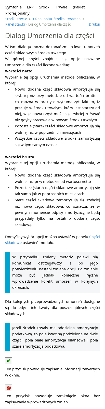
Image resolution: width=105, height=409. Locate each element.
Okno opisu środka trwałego (57, 19)
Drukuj (94, 24)
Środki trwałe (16, 19)
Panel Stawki (15, 24)
